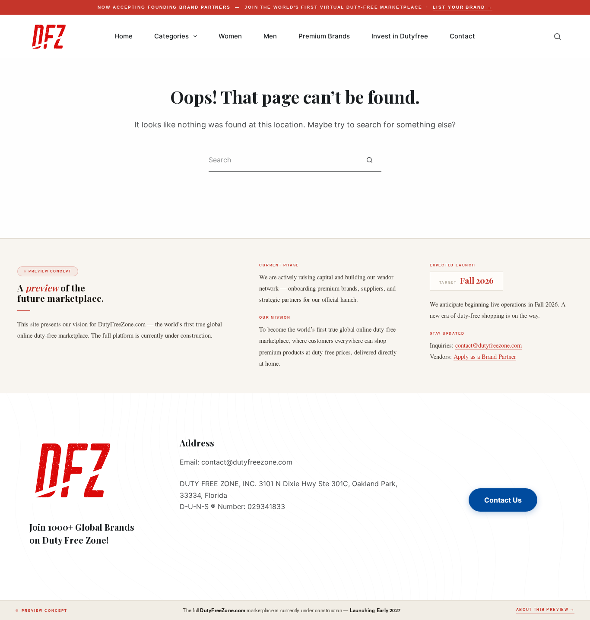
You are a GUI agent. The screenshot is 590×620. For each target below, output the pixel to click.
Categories (171, 36)
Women (230, 36)
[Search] (557, 36)
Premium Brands (324, 36)
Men (270, 36)
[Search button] (369, 160)
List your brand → (462, 7)
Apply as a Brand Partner (485, 356)
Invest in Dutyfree (399, 36)
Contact (462, 36)
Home (123, 36)
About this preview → (545, 609)
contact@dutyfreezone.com (488, 345)
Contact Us (503, 500)
